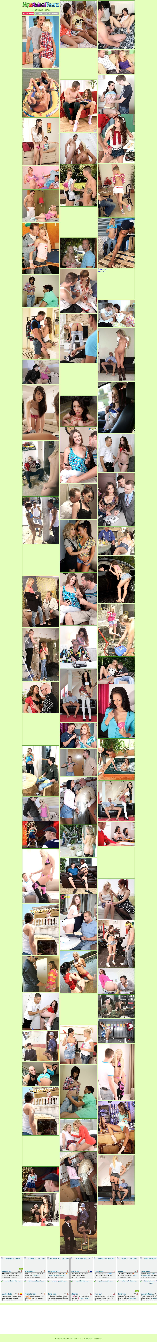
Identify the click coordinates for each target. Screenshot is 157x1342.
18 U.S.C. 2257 (80, 1338)
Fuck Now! (53, 13)
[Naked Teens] (40, 5)
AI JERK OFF (41, 13)
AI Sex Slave (28, 13)
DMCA (89, 1338)
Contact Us (98, 1338)
